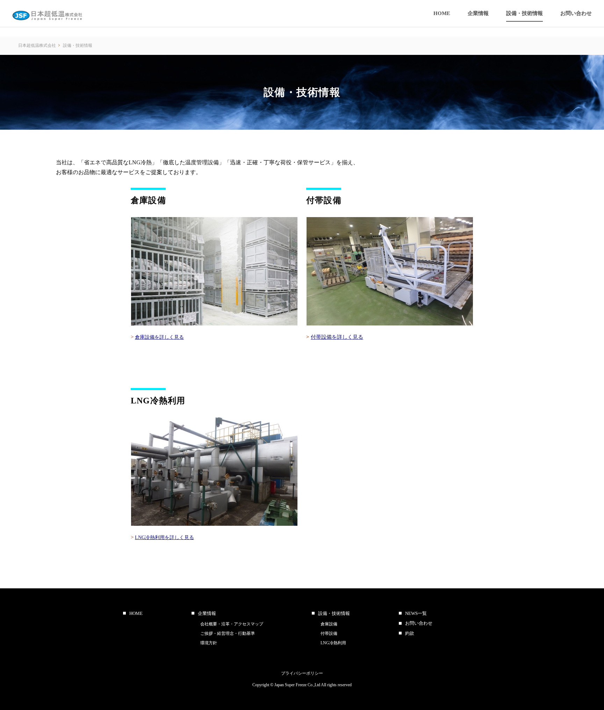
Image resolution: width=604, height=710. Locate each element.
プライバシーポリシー (302, 673)
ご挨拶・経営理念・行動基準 (227, 633)
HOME (136, 613)
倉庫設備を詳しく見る (159, 337)
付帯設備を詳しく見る (337, 337)
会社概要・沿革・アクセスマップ (231, 624)
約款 (409, 633)
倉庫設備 (329, 624)
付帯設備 (329, 633)
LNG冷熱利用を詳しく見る (164, 537)
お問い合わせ (418, 623)
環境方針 (208, 642)
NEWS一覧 (416, 613)
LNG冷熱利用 (333, 642)
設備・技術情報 (334, 613)
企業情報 (207, 613)
